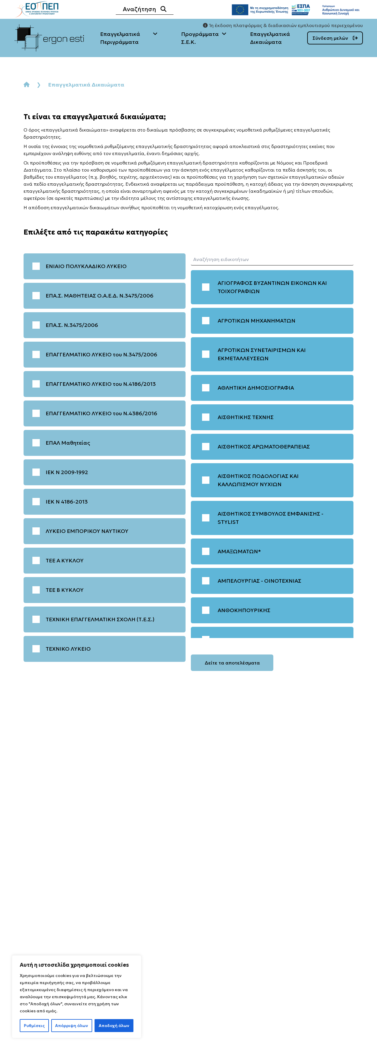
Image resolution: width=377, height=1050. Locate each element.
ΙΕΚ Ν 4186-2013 (67, 501)
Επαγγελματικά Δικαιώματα (270, 38)
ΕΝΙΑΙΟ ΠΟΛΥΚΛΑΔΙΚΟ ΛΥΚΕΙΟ (86, 266)
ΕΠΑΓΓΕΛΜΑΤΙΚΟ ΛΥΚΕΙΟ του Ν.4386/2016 (101, 413)
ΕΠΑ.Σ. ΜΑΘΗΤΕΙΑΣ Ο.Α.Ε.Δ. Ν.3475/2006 (99, 295)
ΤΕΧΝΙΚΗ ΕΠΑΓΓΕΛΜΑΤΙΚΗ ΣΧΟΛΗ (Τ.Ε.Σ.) (100, 619)
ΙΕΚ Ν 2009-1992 (67, 472)
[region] (76, 996)
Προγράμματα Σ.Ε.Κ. (200, 38)
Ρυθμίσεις (34, 1025)
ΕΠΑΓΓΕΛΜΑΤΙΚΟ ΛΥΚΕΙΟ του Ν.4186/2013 (101, 384)
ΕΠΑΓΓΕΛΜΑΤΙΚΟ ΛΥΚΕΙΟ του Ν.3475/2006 (101, 354)
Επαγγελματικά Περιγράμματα (120, 38)
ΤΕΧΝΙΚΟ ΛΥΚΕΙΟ (68, 648)
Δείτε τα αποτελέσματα (232, 663)
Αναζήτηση (139, 9)
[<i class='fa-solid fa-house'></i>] (26, 84)
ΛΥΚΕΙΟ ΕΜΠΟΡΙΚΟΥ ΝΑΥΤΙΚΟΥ (87, 531)
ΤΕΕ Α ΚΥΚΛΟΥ (65, 560)
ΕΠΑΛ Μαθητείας (68, 442)
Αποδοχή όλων (114, 1025)
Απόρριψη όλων (71, 1025)
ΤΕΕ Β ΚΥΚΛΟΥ (65, 590)
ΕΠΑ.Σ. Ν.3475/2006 (72, 325)
